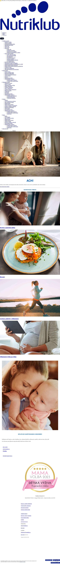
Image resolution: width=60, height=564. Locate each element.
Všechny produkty (8, 43)
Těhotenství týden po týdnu (10, 85)
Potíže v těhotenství (8, 86)
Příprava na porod (8, 90)
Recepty (6, 76)
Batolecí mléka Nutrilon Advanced (11, 65)
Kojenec (3, 99)
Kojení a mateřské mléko (9, 72)
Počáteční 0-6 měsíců (11, 50)
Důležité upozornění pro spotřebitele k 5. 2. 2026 (14, 64)
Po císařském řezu (10, 61)
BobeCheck (9, 113)
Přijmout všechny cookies (55, 562)
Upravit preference (56, 560)
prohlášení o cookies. (22, 561)
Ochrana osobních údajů (25, 509)
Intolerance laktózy (10, 58)
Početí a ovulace (8, 84)
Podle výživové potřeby (9, 53)
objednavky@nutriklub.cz (26, 532)
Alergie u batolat (8, 121)
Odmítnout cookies (49, 560)
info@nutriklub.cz (6, 449)
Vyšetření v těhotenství (9, 87)
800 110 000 (5, 447)
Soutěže (22, 519)
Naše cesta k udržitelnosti (9, 68)
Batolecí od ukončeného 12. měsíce (13, 52)
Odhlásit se (4, 34)
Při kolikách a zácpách (11, 57)
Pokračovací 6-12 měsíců (11, 51)
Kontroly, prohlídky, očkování (10, 106)
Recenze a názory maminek (10, 62)
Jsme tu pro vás (5, 128)
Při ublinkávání (10, 56)
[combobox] (5, 130)
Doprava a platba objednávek (26, 503)
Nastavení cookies (24, 511)
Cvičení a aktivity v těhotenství (10, 89)
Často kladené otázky (9, 77)
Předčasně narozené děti (9, 107)
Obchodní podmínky (25, 507)
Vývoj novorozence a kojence (10, 101)
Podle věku (7, 48)
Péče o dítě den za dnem (9, 102)
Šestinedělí (7, 92)
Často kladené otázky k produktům (11, 63)
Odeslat (14, 130)
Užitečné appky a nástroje (9, 79)
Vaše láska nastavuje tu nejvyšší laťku (12, 69)
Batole (3, 114)
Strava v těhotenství (8, 88)
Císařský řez (7, 91)
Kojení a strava (5, 70)
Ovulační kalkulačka (11, 96)
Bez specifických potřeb (11, 55)
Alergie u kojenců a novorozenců (11, 105)
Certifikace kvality (8, 67)
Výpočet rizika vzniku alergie (12, 81)
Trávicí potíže (7, 108)
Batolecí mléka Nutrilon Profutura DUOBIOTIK (14, 66)
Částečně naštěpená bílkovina (12, 59)
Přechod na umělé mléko (9, 73)
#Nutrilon (5, 451)
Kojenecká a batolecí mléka (10, 44)
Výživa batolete (7, 75)
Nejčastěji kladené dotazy (7, 455)
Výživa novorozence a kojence (10, 74)
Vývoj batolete (7, 117)
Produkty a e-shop (5, 40)
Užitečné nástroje (24, 513)
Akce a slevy (7, 47)
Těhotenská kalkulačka (11, 98)
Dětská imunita (7, 103)
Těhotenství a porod (6, 82)
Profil (3, 33)
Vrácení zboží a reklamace (26, 505)
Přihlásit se (4, 32)
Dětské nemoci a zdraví (9, 104)
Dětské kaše (7, 46)
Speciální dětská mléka (9, 45)
